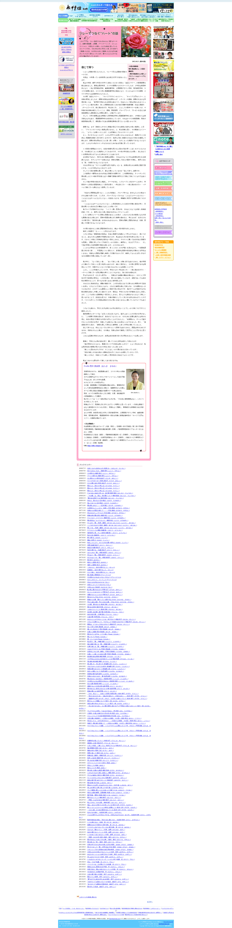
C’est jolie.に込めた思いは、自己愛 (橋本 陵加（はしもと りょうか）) (110, 493)
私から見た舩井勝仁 (120, 15)
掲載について (159, 151)
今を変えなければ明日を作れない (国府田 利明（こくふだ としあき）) (110, 681)
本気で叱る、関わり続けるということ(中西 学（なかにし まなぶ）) (110, 869)
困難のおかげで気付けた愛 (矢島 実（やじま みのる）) (106, 825)
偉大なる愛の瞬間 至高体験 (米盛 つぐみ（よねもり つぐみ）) (108, 792)
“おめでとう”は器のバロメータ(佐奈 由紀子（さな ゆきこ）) (108, 882)
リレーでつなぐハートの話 (153, 20)
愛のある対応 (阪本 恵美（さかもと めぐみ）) (102, 607)
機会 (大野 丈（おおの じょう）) (98, 540)
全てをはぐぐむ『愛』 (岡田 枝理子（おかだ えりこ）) (105, 557)
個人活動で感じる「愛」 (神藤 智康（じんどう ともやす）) (107, 644)
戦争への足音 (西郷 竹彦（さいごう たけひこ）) (103, 758)
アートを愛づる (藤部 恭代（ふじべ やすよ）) (102, 476)
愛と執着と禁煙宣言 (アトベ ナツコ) (99, 575)
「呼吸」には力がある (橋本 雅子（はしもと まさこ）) (105, 800)
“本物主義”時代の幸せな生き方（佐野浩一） (150, 912)
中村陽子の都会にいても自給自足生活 (106, 20)
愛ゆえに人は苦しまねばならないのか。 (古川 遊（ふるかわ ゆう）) (110, 785)
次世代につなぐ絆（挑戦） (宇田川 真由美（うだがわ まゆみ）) (108, 651)
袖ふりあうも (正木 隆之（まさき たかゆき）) (102, 503)
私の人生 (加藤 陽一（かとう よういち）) (101, 535)
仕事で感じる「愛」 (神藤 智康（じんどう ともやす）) (105, 646)
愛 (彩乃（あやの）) (93, 560)
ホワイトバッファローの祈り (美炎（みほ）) (101, 763)
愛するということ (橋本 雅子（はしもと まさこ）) (104, 797)
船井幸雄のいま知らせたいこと (81, 15)
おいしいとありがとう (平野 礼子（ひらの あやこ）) (104, 592)
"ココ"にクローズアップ (165, 15)
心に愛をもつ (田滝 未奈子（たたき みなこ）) (102, 478)
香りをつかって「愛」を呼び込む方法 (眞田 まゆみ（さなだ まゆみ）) (111, 847)
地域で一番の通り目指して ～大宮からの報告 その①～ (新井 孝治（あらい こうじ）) (116, 723)
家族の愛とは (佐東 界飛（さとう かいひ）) (102, 691)
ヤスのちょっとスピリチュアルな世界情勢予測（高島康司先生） (76, 912)
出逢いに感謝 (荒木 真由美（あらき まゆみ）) (102, 632)
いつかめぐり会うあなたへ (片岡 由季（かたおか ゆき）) (106, 834)
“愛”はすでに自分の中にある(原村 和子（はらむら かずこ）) (108, 879)
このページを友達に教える (88, 897)
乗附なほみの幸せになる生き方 (138, 20)
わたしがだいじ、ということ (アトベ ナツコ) (102, 580)
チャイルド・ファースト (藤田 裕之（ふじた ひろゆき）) (106, 518)
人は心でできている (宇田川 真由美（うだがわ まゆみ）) (106, 649)
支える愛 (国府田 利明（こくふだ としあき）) (102, 683)
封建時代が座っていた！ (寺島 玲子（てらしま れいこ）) (106, 740)
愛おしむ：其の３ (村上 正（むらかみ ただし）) (103, 486)
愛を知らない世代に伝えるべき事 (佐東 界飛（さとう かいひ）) (108, 688)
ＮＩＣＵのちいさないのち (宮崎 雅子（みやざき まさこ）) (107, 778)
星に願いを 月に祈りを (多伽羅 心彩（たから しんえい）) (107, 664)
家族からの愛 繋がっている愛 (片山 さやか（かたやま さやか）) (109, 599)
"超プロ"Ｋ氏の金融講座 (69, 20)
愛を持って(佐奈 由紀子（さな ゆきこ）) (101, 886)
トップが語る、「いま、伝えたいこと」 (74, 908)
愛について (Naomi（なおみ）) (97, 637)
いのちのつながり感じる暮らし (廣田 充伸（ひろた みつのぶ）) (108, 773)
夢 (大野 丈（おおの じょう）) (97, 537)
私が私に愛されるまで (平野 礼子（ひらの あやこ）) (104, 589)
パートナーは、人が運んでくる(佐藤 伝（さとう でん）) (106, 864)
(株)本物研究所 (159, 247)
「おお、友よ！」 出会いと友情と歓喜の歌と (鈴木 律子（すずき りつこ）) (112, 693)
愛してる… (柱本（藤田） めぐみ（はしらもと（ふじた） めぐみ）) (110, 528)
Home (66, 15)
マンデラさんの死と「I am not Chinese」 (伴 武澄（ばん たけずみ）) (109, 711)
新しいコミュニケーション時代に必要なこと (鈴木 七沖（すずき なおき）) (112, 807)
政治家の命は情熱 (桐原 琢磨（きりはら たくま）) (104, 656)
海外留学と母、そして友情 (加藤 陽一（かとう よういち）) (107, 533)
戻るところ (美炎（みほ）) (96, 765)
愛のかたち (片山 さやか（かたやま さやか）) (102, 597)
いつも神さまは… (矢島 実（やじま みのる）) (103, 822)
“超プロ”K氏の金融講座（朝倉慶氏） (105, 912)
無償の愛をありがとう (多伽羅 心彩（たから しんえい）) (106, 669)
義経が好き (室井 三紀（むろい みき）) (100, 750)
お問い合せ (159, 154)
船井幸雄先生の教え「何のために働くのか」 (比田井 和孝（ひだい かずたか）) (113, 820)
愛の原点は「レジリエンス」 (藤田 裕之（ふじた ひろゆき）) (107, 520)
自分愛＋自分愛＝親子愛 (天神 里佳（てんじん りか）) (105, 612)
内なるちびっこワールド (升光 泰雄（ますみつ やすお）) (106, 513)
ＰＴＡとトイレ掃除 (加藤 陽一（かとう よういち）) (104, 530)
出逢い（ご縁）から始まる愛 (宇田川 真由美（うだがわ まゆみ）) (109, 654)
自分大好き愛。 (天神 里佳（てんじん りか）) (102, 614)
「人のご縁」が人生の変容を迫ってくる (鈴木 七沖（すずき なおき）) (110, 810)
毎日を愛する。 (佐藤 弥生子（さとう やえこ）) (103, 550)
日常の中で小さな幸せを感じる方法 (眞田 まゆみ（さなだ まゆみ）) (110, 844)
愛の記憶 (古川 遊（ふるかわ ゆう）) (99, 783)
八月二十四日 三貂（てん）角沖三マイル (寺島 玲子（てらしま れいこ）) (112, 745)
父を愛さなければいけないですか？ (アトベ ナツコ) (104, 577)
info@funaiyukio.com (114, 918)
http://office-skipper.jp (95, 446)
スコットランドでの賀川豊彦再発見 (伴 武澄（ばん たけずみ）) (108, 716)
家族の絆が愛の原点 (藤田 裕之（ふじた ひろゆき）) (104, 515)
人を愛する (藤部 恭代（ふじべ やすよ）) (101, 473)
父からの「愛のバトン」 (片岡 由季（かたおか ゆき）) (106, 829)
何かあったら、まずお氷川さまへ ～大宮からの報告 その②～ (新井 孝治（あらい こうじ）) (118, 721)
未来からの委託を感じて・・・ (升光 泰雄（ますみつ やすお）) (108, 510)
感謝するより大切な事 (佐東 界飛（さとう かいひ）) (104, 686)
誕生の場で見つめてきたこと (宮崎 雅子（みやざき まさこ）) (107, 780)
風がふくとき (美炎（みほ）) (96, 768)
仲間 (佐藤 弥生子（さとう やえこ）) (99, 545)
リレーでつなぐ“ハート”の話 (116, 914)
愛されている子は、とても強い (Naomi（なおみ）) (103, 634)
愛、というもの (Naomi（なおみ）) (98, 639)
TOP (60, 908)
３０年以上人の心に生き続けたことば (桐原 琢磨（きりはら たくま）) (110, 659)
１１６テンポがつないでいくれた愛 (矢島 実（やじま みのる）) (109, 827)
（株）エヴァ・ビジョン (163, 257)
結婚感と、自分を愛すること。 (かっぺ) (100, 570)
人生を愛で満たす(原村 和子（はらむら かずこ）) (104, 874)
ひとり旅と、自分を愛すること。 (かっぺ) (101, 572)
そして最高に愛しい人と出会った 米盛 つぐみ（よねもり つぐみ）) (109, 790)
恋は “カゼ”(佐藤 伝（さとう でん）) (100, 862)
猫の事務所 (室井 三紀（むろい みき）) (100, 748)
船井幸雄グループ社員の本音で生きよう (166, 20)
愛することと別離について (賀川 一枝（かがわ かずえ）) (106, 701)
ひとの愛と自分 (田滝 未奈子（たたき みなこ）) (103, 483)
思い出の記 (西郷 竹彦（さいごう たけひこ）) (102, 760)
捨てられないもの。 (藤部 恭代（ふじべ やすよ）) (104, 471)
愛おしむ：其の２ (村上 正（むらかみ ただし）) (103, 488)
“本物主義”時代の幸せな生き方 (122, 20)
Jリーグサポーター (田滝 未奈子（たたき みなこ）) (104, 481)
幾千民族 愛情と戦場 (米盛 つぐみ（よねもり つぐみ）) (106, 795)
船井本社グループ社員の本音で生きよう (136, 914)
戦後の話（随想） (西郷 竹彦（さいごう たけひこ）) (104, 755)
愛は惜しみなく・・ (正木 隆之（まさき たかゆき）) (104, 505)
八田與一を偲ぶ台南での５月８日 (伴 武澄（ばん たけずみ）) (107, 713)
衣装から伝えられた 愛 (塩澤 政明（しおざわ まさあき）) (107, 676)
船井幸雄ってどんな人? (95, 15)
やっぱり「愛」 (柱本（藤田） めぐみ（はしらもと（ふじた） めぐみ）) (111, 523)
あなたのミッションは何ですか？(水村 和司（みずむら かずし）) (109, 854)
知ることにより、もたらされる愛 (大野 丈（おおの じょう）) (107, 542)
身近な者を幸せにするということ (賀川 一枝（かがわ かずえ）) (108, 703)
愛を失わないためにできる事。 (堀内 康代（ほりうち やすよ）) (109, 839)
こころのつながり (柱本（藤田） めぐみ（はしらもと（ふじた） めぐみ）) (112, 525)
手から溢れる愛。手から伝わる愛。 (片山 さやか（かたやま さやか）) (110, 602)
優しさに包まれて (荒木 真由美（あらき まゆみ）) (104, 629)
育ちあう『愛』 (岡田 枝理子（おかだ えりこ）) (103, 555)
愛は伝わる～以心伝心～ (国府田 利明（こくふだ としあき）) (107, 679)
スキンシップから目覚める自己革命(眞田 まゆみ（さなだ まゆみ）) (110, 849)
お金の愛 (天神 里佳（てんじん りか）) (100, 617)
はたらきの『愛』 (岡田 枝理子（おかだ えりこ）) (104, 552)
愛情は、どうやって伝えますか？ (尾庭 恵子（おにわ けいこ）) (108, 624)
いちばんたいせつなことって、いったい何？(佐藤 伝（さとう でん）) (111, 859)
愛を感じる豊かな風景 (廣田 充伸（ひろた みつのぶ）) (105, 770)
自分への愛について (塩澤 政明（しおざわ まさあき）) (105, 671)
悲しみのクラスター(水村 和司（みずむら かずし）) (105, 857)
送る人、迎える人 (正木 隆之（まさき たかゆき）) (104, 500)
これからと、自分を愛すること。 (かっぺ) (101, 567)
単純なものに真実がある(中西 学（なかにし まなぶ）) (106, 867)
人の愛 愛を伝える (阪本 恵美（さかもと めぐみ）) (104, 604)
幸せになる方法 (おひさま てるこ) (98, 582)
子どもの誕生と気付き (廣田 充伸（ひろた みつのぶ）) (105, 775)
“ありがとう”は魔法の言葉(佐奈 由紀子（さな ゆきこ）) (106, 884)
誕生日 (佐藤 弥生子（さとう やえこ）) (100, 547)
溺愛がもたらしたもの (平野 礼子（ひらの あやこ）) (104, 594)
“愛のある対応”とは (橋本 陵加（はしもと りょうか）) (105, 498)
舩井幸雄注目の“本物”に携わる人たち (132, 908)
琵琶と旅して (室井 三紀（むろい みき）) (101, 753)
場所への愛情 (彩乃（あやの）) (97, 565)
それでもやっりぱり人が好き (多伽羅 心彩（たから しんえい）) (108, 666)
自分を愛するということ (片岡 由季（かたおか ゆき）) (106, 832)
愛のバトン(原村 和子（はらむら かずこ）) (102, 877)
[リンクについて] (168, 921)
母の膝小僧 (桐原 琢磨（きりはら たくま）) (102, 661)
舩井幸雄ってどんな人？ (92, 908)
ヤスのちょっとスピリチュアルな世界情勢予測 (89, 20)
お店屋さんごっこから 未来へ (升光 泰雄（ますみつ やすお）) (108, 508)
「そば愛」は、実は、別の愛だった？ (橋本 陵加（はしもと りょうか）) (111, 496)
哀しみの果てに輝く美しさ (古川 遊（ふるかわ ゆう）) (105, 787)
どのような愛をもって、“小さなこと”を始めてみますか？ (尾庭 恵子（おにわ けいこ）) (116, 622)
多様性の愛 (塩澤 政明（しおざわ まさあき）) (102, 674)
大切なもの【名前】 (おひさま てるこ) (99, 587)
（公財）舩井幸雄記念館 (163, 255)
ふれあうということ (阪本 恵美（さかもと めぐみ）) (104, 609)
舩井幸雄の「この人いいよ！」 (152, 908)
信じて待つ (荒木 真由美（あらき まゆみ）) (102, 627)
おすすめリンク (109, 15)
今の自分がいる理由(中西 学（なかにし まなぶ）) (104, 872)
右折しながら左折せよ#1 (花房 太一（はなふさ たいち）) (106, 468)
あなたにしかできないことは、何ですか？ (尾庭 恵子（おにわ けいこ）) (111, 619)
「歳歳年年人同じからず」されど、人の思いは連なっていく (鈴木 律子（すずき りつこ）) (117, 698)
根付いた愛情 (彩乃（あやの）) (97, 562)
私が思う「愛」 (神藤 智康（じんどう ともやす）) (104, 641)
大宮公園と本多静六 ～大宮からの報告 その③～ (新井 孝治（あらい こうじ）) (114, 718)
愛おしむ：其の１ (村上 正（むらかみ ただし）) (103, 491)
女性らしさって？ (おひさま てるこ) (99, 585)
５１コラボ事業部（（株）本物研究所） (66, 108)
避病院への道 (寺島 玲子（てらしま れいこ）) (102, 743)
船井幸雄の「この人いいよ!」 (148, 15)
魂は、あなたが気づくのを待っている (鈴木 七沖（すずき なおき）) (110, 805)
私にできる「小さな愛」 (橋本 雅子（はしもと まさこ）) (106, 802)
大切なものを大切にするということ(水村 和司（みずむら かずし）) (110, 852)
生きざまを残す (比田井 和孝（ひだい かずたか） (104, 812)
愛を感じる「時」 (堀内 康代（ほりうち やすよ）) (104, 842)
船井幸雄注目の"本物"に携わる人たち (133, 15)
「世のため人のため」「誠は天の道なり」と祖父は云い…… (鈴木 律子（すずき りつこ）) (117, 696)
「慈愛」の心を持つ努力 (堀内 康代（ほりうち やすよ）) (106, 837)
